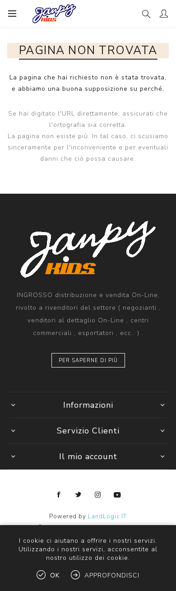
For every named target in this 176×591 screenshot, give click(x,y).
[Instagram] (98, 495)
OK (55, 575)
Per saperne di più (88, 360)
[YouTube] (117, 495)
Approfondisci (111, 575)
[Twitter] (78, 495)
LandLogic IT (107, 516)
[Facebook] (59, 495)
